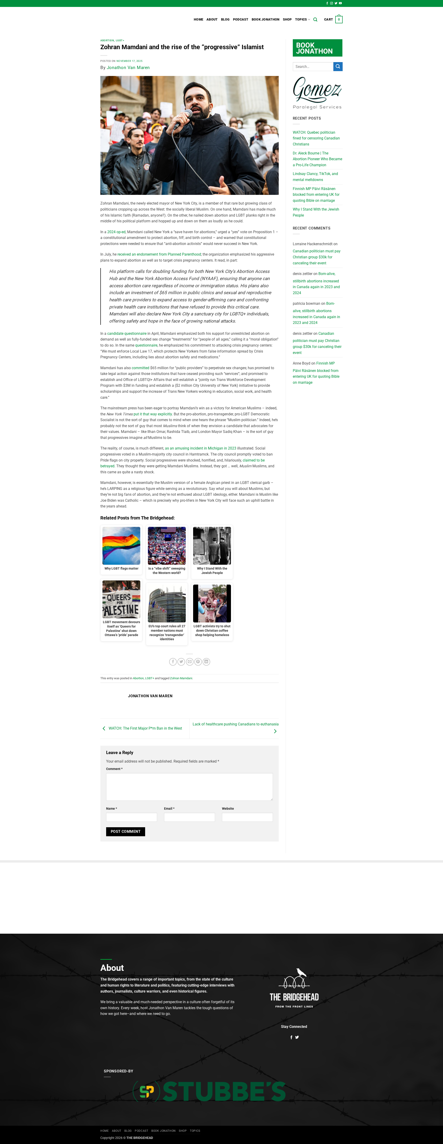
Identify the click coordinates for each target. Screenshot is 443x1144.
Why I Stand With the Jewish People (316, 212)
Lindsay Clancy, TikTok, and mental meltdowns (315, 177)
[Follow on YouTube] (340, 3)
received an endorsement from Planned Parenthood (159, 254)
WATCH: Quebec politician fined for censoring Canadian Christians (316, 138)
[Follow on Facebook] (327, 3)
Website (228, 809)
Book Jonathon (266, 19)
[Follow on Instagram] (331, 3)
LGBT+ (120, 40)
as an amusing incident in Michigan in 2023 (200, 448)
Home (198, 19)
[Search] (315, 19)
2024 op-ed (116, 232)
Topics (301, 19)
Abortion (107, 40)
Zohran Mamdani (181, 678)
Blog (225, 19)
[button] (333, 20)
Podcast (240, 19)
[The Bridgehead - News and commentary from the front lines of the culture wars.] (131, 20)
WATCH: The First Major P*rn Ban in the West (145, 728)
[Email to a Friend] (190, 662)
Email (169, 809)
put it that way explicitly (153, 414)
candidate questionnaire (127, 333)
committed (140, 368)
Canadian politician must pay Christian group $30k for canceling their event (317, 257)
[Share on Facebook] (173, 662)
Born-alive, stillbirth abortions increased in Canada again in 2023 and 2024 (316, 283)
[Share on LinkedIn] (206, 662)
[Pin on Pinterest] (198, 662)
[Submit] (338, 66)
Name (111, 809)
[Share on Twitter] (181, 662)
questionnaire (146, 345)
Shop (287, 19)
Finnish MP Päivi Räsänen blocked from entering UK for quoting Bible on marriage (316, 195)
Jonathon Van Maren (128, 67)
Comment (114, 769)
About (212, 19)
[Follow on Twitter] (336, 3)
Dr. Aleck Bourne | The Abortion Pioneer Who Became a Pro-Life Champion (317, 159)
